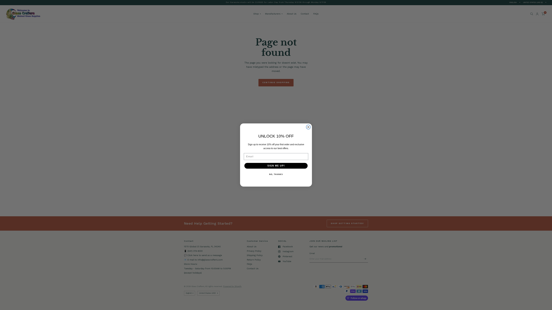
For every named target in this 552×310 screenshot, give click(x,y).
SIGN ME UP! (276, 165)
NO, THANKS (276, 174)
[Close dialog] (308, 127)
